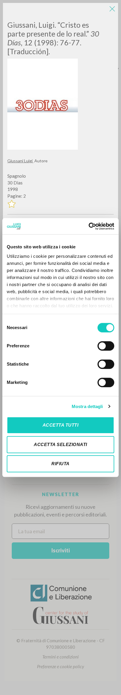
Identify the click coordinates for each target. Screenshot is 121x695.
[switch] (106, 346)
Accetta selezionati (60, 444)
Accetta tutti (61, 424)
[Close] (112, 9)
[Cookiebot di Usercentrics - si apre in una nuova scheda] (88, 226)
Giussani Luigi (20, 160)
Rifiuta (60, 463)
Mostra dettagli (87, 406)
